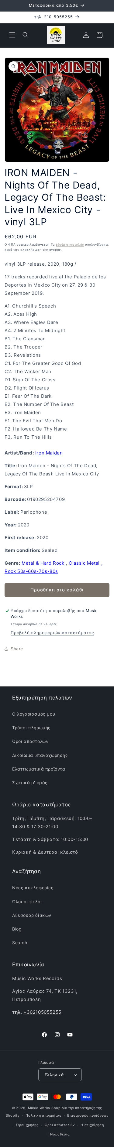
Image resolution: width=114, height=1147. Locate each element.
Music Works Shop (44, 1108)
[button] (12, 35)
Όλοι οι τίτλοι (27, 901)
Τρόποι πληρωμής (31, 727)
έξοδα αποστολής (70, 244)
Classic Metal (85, 563)
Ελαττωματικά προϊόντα (38, 768)
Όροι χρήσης (27, 1125)
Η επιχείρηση (92, 1125)
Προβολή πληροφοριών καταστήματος (52, 632)
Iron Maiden (49, 453)
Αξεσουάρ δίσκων (31, 915)
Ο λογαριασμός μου (33, 713)
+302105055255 (42, 1012)
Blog (17, 928)
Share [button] (17, 648)
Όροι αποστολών (30, 741)
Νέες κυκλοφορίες (33, 887)
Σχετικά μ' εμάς (30, 782)
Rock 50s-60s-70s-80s (31, 571)
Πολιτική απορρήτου (43, 1115)
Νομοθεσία (60, 1134)
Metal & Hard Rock (44, 563)
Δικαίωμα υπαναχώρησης (40, 755)
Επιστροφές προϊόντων (87, 1115)
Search (19, 942)
